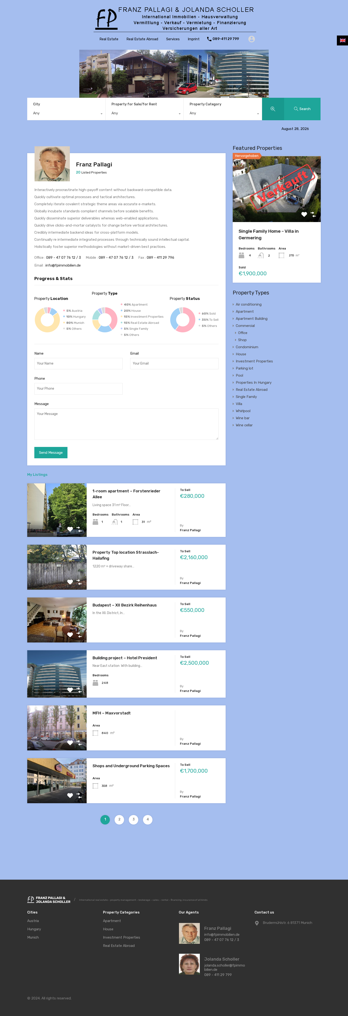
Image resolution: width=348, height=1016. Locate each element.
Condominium (247, 347)
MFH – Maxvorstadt (112, 713)
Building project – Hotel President (125, 657)
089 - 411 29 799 (218, 975)
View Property (57, 526)
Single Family (246, 397)
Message (41, 404)
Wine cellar (244, 425)
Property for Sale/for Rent (134, 104)
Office (242, 333)
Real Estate (108, 39)
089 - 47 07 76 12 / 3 (63, 257)
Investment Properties (254, 361)
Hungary (34, 929)
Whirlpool (243, 411)
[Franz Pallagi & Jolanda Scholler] (174, 31)
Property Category (205, 104)
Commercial (245, 326)
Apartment (245, 311)
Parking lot (244, 368)
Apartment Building (252, 318)
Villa (239, 404)
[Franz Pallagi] (52, 179)
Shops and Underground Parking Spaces (131, 765)
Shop (242, 340)
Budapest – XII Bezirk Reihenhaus (125, 605)
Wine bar (243, 418)
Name (39, 353)
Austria (33, 921)
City (36, 104)
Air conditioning (249, 304)
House (241, 354)
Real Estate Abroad (142, 39)
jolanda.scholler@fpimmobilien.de (224, 967)
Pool (239, 375)
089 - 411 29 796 (160, 257)
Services (173, 39)
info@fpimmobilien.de (63, 265)
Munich (33, 937)
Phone (39, 378)
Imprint (194, 39)
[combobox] (66, 114)
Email (134, 353)
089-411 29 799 (226, 39)
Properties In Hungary (254, 382)
